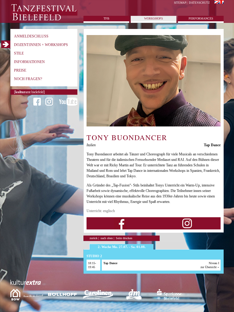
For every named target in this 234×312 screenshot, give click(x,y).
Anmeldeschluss (31, 36)
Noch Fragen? (28, 79)
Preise (20, 70)
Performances (201, 18)
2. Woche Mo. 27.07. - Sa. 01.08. (122, 247)
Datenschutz (199, 2)
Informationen (29, 62)
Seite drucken (124, 238)
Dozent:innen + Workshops (41, 45)
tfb (106, 18)
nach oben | (107, 238)
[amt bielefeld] (29, 92)
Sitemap (180, 2)
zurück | (94, 238)
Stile (19, 53)
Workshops (153, 18)
